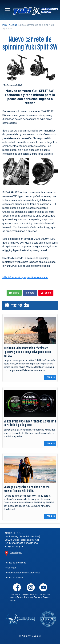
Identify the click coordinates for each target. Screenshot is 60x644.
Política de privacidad (15, 562)
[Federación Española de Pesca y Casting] (20, 619)
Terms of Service (42, 597)
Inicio (5, 25)
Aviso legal (10, 567)
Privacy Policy (23, 597)
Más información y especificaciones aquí (25, 277)
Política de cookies (14, 577)
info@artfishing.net (14, 546)
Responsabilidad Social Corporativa (22, 572)
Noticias (13, 25)
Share (15, 292)
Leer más (50, 377)
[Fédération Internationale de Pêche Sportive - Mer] (48, 619)
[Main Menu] (7, 10)
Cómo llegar (16, 552)
